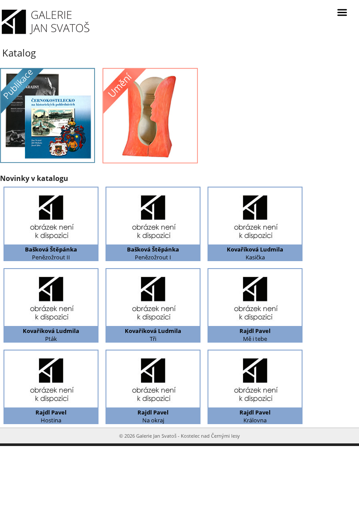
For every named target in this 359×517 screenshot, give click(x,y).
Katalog (19, 52)
